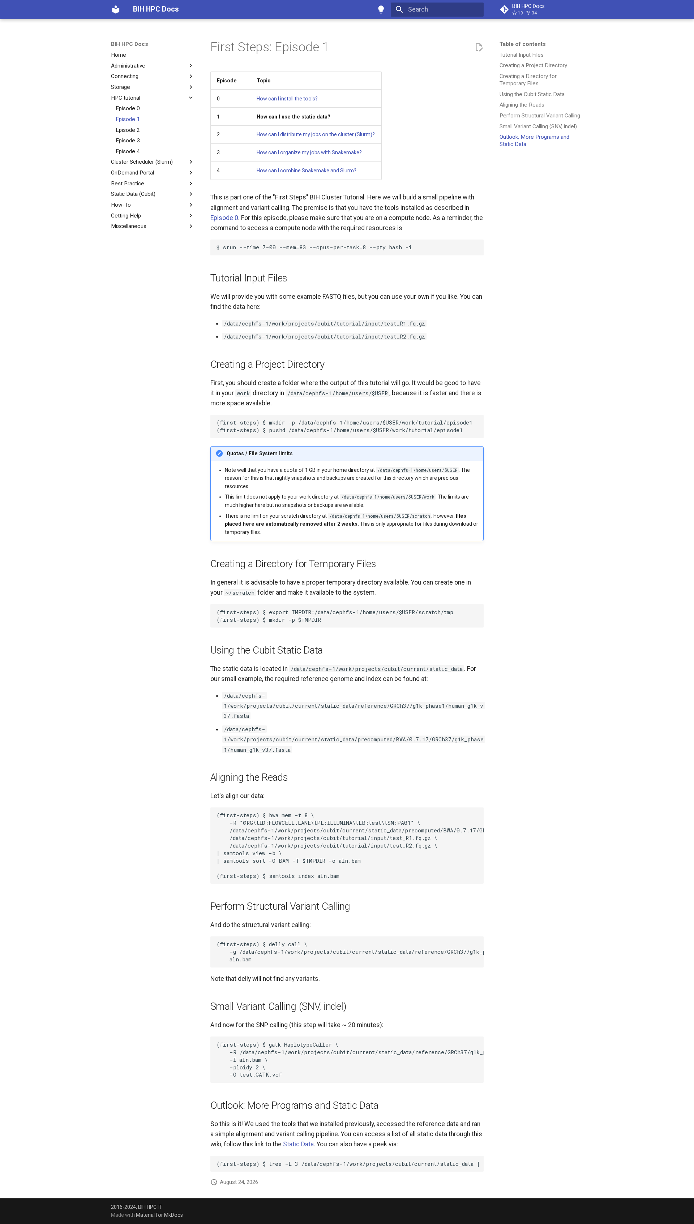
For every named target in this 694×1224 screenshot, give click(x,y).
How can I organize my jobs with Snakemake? (309, 152)
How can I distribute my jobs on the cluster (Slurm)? (316, 134)
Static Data (298, 1144)
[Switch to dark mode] (381, 9)
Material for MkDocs (159, 1215)
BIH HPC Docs (129, 44)
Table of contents (523, 44)
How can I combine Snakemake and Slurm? (306, 170)
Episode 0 (224, 217)
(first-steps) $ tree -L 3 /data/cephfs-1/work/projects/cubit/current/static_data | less (350, 1163)
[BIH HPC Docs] (116, 9)
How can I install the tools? (287, 99)
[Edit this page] (479, 47)
